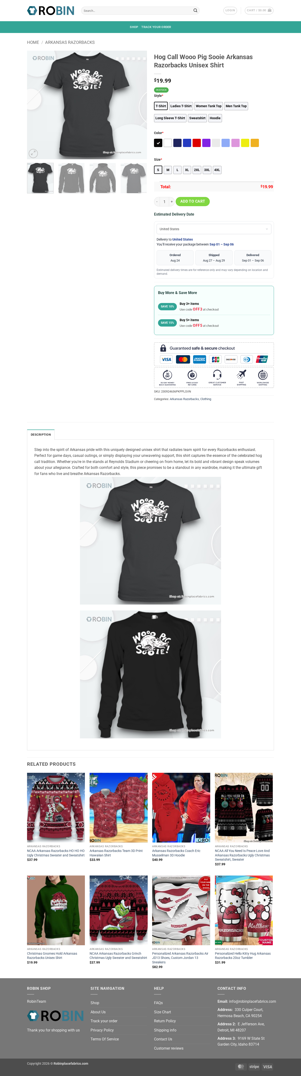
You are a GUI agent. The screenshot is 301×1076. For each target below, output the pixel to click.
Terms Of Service (105, 1039)
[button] (230, 10)
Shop (134, 27)
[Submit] (195, 11)
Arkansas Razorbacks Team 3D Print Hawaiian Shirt (116, 853)
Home (33, 42)
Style (158, 96)
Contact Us (163, 1039)
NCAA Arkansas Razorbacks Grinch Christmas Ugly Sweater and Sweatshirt (118, 956)
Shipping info (165, 1030)
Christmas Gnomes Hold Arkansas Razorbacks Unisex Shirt (52, 956)
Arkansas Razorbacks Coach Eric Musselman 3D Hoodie (176, 853)
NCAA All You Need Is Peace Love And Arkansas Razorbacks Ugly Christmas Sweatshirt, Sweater (242, 855)
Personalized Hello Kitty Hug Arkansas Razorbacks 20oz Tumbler (243, 956)
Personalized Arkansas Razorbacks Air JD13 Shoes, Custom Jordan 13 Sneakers (180, 958)
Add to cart (192, 201)
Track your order (156, 27)
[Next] (139, 105)
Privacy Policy (102, 1030)
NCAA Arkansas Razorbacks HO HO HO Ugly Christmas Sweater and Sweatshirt (56, 853)
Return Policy (165, 1021)
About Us (98, 1012)
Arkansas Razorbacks (70, 42)
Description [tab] (41, 434)
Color (158, 133)
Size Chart (162, 1012)
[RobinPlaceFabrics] (50, 10)
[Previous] (35, 105)
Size (158, 160)
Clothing (205, 399)
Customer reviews (168, 1048)
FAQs (158, 1003)
